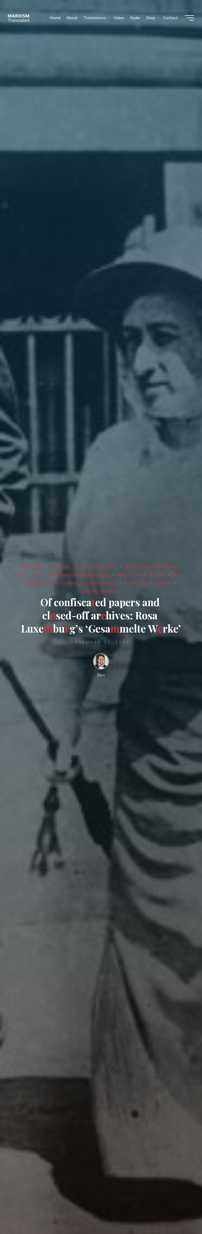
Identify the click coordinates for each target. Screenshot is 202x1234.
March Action (129, 574)
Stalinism (163, 582)
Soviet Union (136, 582)
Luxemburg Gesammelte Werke (79, 574)
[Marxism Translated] (18, 17)
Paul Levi (157, 574)
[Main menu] (189, 18)
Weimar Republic (99, 590)
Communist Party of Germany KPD (83, 566)
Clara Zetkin (31, 566)
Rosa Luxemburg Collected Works (84, 582)
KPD (37, 574)
